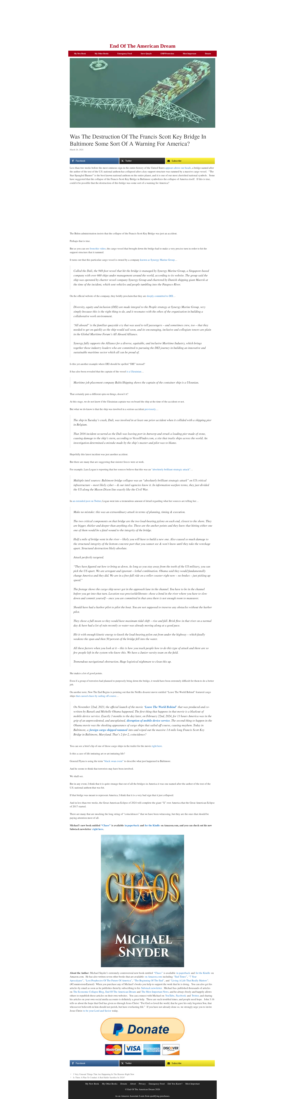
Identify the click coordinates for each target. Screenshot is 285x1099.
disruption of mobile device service (148, 720)
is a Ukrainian (134, 371)
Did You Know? (175, 1083)
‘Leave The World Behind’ (160, 707)
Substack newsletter (151, 988)
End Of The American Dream (142, 46)
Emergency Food (124, 53)
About (133, 1083)
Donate (208, 53)
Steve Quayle (146, 53)
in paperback (132, 825)
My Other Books (102, 53)
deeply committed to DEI (160, 296)
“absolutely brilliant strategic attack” (170, 469)
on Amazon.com (153, 976)
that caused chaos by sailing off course (96, 696)
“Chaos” (106, 825)
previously (150, 409)
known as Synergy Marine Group (157, 259)
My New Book (80, 53)
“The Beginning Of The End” (149, 980)
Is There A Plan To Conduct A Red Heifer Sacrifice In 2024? (99, 1077)
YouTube (169, 995)
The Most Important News (155, 991)
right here (157, 746)
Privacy (142, 1083)
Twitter (195, 995)
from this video (98, 248)
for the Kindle (152, 825)
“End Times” (180, 976)
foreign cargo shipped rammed (108, 730)
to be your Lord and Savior (97, 1010)
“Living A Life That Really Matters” (189, 980)
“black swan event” (113, 761)
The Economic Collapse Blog (88, 991)
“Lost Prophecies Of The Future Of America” (108, 980)
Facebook (181, 995)
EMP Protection (167, 53)
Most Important (189, 53)
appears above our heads (178, 167)
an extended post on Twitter (87, 501)
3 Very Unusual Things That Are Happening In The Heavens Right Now (103, 1074)
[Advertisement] (142, 20)
